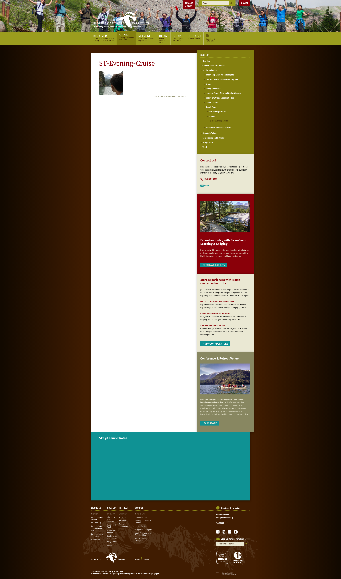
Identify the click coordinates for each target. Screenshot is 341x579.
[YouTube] (236, 532)
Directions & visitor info (230, 507)
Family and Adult (209, 70)
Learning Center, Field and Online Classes (223, 93)
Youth (204, 146)
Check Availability (213, 265)
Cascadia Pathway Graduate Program (222, 79)
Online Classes (212, 102)
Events (208, 83)
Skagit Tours (211, 106)
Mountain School (209, 133)
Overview (206, 60)
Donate (244, 3)
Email (206, 185)
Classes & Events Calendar (213, 65)
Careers (137, 559)
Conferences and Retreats (213, 137)
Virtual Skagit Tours (217, 111)
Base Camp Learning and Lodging (220, 74)
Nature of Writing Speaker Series (220, 97)
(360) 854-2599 (222, 514)
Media (146, 559)
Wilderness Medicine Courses (218, 127)
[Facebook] (218, 532)
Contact (220, 523)
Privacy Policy (119, 571)
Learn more (209, 423)
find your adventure (215, 344)
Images (212, 116)
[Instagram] (223, 532)
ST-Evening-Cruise (220, 120)
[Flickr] (229, 532)
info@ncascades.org (224, 517)
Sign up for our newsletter (233, 539)
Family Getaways (213, 88)
